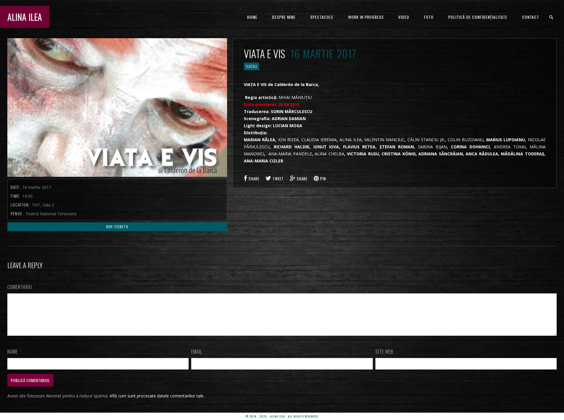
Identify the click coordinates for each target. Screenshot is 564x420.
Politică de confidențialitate (477, 17)
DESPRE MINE (284, 17)
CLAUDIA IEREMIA (319, 139)
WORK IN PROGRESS (366, 17)
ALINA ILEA (24, 16)
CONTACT (530, 17)
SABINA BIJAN (432, 146)
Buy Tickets (117, 226)
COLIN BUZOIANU (466, 139)
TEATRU (251, 66)
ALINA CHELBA (329, 154)
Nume (14, 351)
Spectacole (321, 17)
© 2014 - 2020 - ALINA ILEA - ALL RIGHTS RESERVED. (282, 416)
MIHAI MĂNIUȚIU (295, 97)
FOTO (429, 17)
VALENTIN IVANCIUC (384, 139)
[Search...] (551, 17)
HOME (252, 17)
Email (198, 351)
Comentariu (21, 286)
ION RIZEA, (289, 139)
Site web (384, 351)
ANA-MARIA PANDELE (290, 154)
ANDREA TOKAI (510, 146)
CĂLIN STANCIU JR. (426, 139)
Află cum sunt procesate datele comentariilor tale (157, 396)
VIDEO (403, 17)
